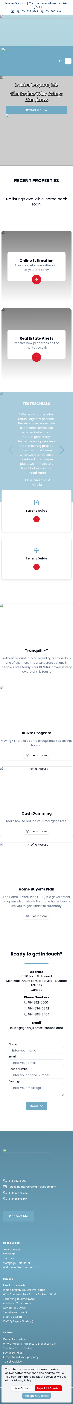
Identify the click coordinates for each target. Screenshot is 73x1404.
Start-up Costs (12, 1317)
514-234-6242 (38, 1008)
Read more (37, 473)
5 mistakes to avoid (15, 1312)
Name (13, 1044)
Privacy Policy (22, 1380)
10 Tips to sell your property (20, 1357)
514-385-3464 (38, 1014)
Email (12, 1056)
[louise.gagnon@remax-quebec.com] (12, 11)
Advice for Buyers (14, 1308)
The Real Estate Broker (17, 1348)
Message (15, 1081)
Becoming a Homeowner (19, 1299)
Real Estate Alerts (14, 1285)
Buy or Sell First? (13, 1352)
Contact (8, 1258)
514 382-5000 (38, 1002)
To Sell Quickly (12, 1361)
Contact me (33, 110)
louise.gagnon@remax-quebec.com (36, 1028)
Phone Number (18, 1069)
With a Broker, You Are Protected (24, 1290)
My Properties (12, 1249)
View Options (22, 1388)
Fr (60, 61)
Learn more (39, 755)
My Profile (9, 1254)
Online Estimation (14, 1339)
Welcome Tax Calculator (19, 1267)
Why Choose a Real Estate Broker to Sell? (29, 1344)
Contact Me (18, 1216)
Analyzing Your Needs (17, 1303)
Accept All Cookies (37, 1396)
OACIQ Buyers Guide (16, 1321)
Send (34, 1106)
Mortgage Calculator (16, 1263)
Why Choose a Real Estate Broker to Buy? (30, 1294)
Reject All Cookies (48, 1388)
